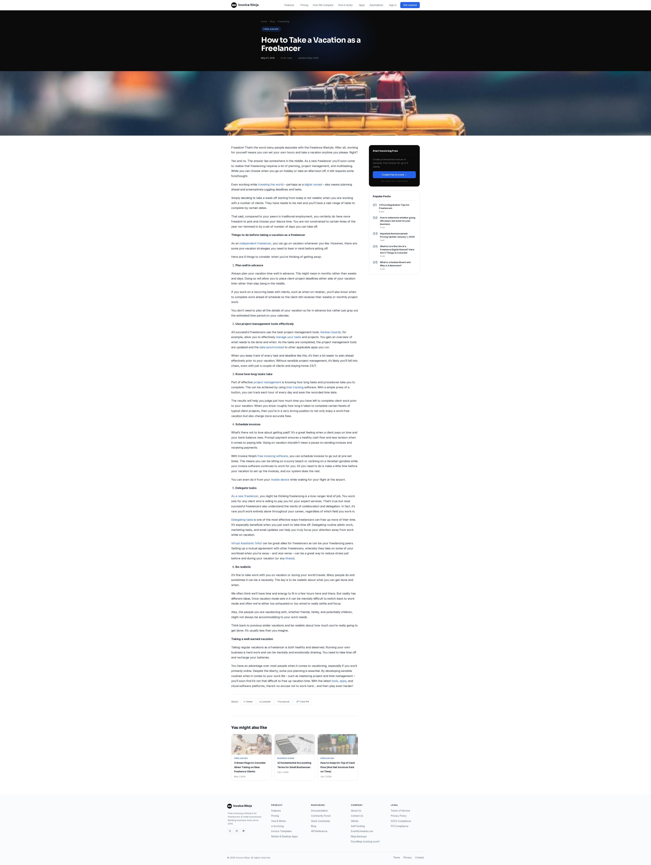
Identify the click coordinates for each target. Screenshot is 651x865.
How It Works (278, 821)
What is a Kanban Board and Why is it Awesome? (395, 264)
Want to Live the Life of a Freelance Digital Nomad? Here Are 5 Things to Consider (397, 249)
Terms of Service (400, 810)
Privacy (407, 857)
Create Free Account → (394, 174)
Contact (419, 857)
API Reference (319, 831)
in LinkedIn (265, 701)
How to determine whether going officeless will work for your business (397, 220)
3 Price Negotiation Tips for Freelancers (394, 206)
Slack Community (320, 821)
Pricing (304, 5)
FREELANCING (271, 29)
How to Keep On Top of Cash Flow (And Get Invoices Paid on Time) (337, 767)
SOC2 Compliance (401, 821)
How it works (345, 5)
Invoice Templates (281, 831)
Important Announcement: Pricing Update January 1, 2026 (397, 235)
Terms (396, 857)
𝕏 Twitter (248, 701)
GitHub (354, 821)
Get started (410, 5)
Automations (376, 5)
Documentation (319, 810)
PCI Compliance (399, 826)
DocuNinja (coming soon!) (365, 841)
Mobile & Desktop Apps (284, 836)
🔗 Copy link (302, 701)
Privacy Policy (399, 815)
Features (289, 5)
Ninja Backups (359, 836)
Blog (272, 21)
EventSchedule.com (362, 831)
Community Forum (321, 815)
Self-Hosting (358, 826)
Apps (362, 5)
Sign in (393, 5)
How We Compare (323, 5)
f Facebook (283, 701)
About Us (356, 810)
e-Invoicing (277, 826)
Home (264, 21)
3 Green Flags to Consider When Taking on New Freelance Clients (250, 767)
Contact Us (357, 815)
